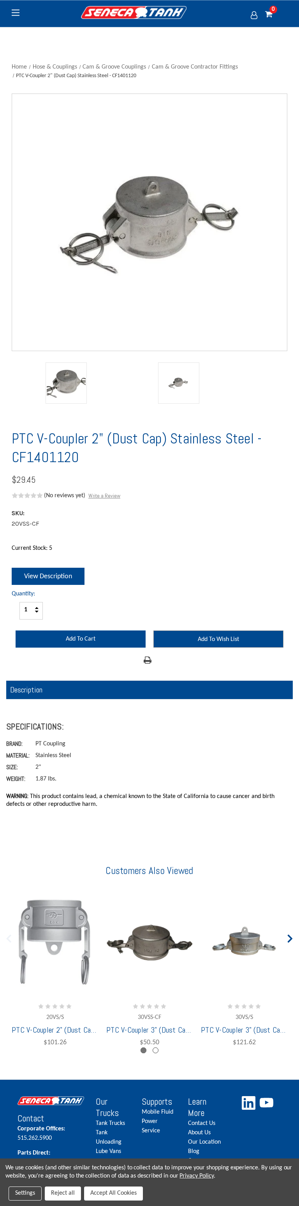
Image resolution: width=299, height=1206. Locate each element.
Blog (193, 1151)
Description (26, 690)
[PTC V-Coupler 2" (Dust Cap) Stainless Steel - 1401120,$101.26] (55, 941)
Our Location (204, 1142)
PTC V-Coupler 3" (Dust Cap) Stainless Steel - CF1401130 (149, 1030)
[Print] (147, 660)
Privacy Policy (196, 1176)
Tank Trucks (110, 1123)
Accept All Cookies (113, 1193)
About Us (199, 1133)
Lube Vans (108, 1151)
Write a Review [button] (104, 495)
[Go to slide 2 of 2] (9, 937)
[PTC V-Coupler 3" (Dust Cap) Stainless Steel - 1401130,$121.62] (244, 941)
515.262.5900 (41, 1133)
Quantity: (23, 594)
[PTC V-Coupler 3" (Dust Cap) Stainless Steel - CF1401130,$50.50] (149, 941)
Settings (25, 1193)
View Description (48, 576)
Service (151, 1131)
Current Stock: (32, 548)
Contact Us (201, 1123)
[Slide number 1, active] (143, 1050)
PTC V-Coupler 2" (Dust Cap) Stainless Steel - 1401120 (55, 1030)
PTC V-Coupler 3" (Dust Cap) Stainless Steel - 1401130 (244, 1030)
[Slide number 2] (155, 1050)
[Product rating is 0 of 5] (27, 496)
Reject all (63, 1193)
